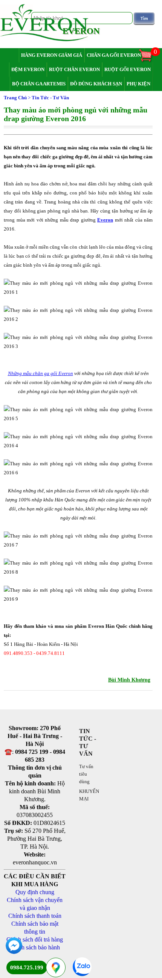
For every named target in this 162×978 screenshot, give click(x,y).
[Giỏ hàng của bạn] (149, 61)
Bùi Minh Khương (129, 680)
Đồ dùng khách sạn (96, 84)
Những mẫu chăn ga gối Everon (40, 373)
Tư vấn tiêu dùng (86, 774)
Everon (105, 220)
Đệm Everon (27, 69)
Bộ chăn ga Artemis (39, 84)
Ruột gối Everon (127, 69)
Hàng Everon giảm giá (51, 55)
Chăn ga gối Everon (114, 55)
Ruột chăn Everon (74, 69)
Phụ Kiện (138, 84)
